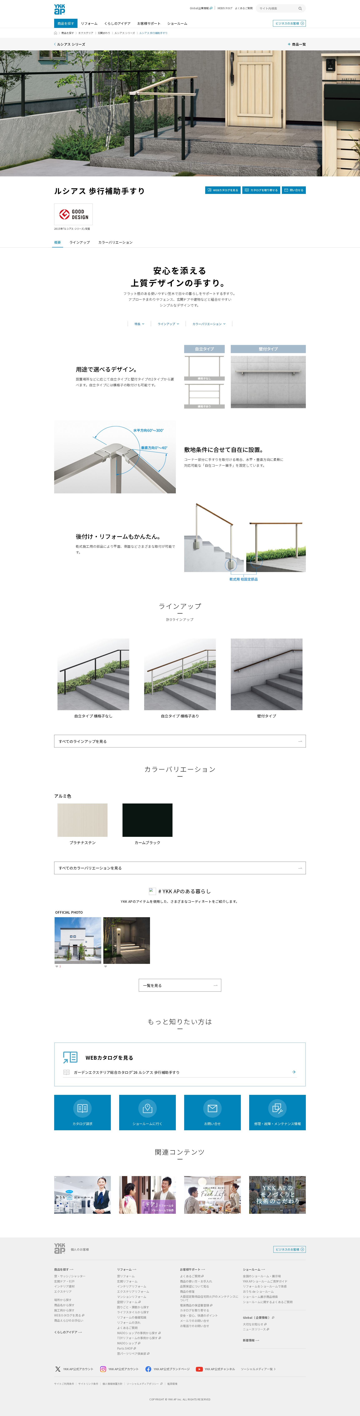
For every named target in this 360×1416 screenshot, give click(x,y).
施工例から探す (64, 1310)
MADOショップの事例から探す (137, 1333)
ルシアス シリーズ (125, 33)
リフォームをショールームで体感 (265, 1286)
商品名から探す (64, 1305)
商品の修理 (187, 1291)
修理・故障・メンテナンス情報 (277, 1123)
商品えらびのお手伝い (68, 1320)
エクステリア (85, 33)
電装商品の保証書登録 (194, 1305)
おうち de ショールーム (258, 1291)
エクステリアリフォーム (133, 1291)
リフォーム (89, 23)
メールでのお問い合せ (194, 1320)
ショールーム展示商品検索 (260, 1297)
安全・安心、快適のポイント (199, 1315)
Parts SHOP (125, 1348)
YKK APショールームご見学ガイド (265, 1281)
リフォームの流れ (128, 1322)
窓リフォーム (126, 1276)
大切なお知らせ (253, 1324)
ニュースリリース (254, 1329)
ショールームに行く (147, 1123)
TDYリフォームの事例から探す (137, 1338)
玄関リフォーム (127, 1281)
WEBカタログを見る (67, 1315)
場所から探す (63, 1300)
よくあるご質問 (243, 8)
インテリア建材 (64, 1286)
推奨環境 (172, 1383)
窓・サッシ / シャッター (70, 1276)
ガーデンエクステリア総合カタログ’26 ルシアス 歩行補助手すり (127, 1072)
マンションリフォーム (131, 1297)
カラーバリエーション (115, 242)
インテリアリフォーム (131, 1286)
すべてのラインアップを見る (83, 741)
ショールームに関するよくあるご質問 (267, 1302)
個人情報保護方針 (112, 1383)
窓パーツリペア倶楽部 (131, 1353)
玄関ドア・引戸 (64, 1281)
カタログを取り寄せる (264, 190)
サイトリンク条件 (88, 1383)
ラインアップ (79, 242)
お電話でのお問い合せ (194, 1326)
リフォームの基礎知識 (131, 1317)
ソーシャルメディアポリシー (143, 1383)
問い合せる (296, 190)
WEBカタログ (225, 8)
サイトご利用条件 (64, 1383)
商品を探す (66, 23)
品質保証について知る (194, 1286)
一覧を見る (152, 985)
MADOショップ (127, 1343)
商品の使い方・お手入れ (196, 1281)
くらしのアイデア (117, 23)
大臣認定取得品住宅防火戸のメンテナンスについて (209, 1298)
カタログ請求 (82, 1123)
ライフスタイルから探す (133, 1312)
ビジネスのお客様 (287, 23)
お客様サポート (149, 23)
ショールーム (177, 23)
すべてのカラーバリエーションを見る (90, 868)
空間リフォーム (127, 1302)
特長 (137, 324)
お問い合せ (212, 1123)
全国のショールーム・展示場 (262, 1276)
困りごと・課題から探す (133, 1307)
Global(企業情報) (199, 8)
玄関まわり (104, 33)
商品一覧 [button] (299, 44)
